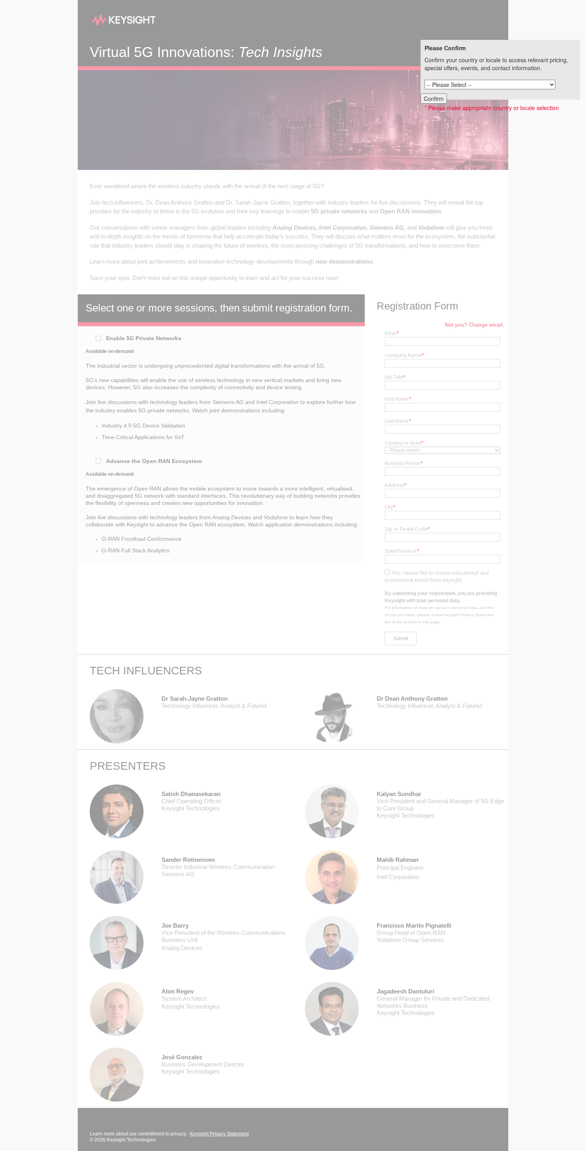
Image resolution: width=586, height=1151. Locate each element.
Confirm (434, 98)
